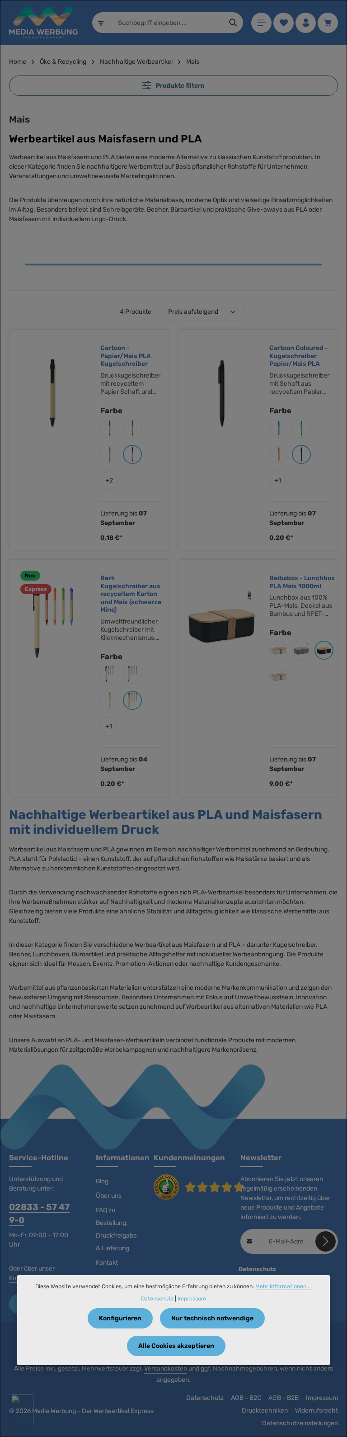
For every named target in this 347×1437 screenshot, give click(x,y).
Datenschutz (205, 1398)
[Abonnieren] (325, 1241)
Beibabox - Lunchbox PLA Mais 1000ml (302, 582)
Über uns (109, 1196)
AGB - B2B (283, 1398)
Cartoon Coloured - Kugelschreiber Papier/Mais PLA (298, 356)
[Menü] (261, 23)
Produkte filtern (180, 86)
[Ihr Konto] (305, 23)
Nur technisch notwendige (212, 1318)
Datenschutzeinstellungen (300, 1423)
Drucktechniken (265, 1410)
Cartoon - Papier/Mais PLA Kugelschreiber (125, 356)
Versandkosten (165, 1368)
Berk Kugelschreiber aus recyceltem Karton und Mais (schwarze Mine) (130, 594)
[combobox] (167, 22)
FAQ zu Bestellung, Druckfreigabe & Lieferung (116, 1229)
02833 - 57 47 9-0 (39, 1213)
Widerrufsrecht (316, 1410)
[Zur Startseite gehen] (43, 22)
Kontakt (107, 1263)
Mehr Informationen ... (283, 1286)
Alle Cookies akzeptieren (176, 1346)
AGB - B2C (246, 1398)
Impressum (322, 1398)
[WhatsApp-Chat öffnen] (22, 1410)
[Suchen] (233, 22)
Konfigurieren (120, 1318)
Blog (102, 1181)
